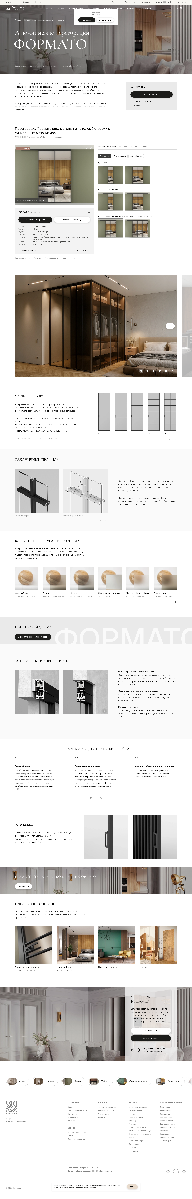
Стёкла (53, 66)
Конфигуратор (20, 66)
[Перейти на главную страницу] (15, 8)
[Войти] (184, 8)
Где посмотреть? (83, 250)
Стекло (144, 146)
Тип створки (123, 146)
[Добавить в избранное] (91, 148)
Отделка (134, 146)
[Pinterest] (184, 1171)
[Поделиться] (86, 148)
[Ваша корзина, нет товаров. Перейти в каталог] (177, 8)
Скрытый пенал (136, 156)
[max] (178, 1171)
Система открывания (107, 146)
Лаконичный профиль (38, 66)
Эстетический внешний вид (70, 66)
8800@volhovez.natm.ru (102, 1171)
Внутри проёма (120, 156)
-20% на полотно (23, 148)
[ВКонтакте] (133, 1050)
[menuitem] (38, 8)
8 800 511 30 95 (91, 1168)
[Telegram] (139, 1050)
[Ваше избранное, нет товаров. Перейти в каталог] (181, 8)
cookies (69, 1185)
